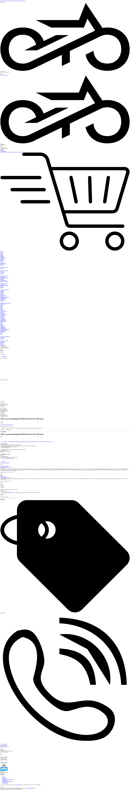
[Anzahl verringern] (2, 430)
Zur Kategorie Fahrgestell (4, 289)
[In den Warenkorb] (1, 475)
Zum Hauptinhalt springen (4, 0)
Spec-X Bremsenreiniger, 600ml (5, 477)
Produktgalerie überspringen (4, 462)
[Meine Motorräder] (65, 70)
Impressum (4, 778)
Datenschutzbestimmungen (10, 492)
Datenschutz (4, 777)
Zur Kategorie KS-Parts (4, 340)
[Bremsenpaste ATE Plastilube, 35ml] (4, 466)
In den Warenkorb (3, 431)
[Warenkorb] (65, 250)
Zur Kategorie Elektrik (4, 283)
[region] (65, 474)
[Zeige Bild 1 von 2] (0, 403)
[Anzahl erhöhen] (7, 430)
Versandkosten (18, 784)
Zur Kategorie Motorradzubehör (5, 303)
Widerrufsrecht (4, 780)
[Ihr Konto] (0, 145)
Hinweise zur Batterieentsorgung (7, 781)
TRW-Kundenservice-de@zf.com (8, 458)
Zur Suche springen (12, 0)
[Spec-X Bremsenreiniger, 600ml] (3, 476)
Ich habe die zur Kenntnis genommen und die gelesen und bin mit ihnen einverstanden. (21, 492)
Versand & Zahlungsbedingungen (7, 779)
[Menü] (1, 2)
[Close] (0, 790)
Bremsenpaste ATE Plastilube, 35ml (6, 467)
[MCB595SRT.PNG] (4, 358)
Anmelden (2, 150)
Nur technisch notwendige (4, 789)
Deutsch (1, 352)
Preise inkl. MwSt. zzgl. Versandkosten (6, 424)
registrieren (4, 151)
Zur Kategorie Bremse (4, 275)
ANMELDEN (2, 499)
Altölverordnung (5, 782)
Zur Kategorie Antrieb (4, 267)
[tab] (27, 441)
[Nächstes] (4, 402)
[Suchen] (1, 74)
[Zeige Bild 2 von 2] (1, 403)
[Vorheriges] (1, 402)
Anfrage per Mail (5, 745)
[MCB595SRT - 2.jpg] (4, 379)
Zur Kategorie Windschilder (5, 336)
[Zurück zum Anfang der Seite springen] (1, 787)
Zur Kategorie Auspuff (4, 270)
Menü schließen (4, 148)
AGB (26, 492)
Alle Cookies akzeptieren (18, 789)
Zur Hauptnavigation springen (20, 0)
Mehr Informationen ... (32, 788)
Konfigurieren (11, 789)
